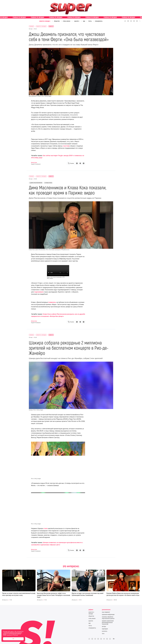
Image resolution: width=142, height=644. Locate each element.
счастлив (66, 146)
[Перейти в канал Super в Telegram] (131, 21)
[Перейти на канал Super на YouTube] (104, 638)
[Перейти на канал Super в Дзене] (136, 21)
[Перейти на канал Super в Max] (125, 21)
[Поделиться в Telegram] (80, 163)
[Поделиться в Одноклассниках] (83, 163)
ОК (13, 638)
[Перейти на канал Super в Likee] (109, 638)
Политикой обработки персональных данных (12, 633)
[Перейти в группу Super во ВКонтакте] (128, 21)
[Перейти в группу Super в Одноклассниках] (134, 21)
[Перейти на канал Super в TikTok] (107, 638)
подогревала (38, 292)
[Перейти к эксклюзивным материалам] (71, 17)
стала (45, 528)
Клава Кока (48, 182)
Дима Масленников (36, 182)
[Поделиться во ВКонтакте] (76, 163)
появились (52, 302)
